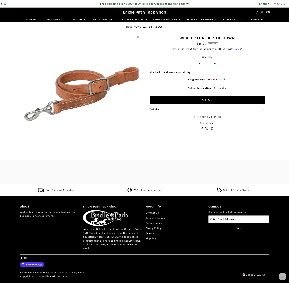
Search (150, 233)
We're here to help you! (148, 190)
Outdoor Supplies (165, 19)
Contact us (206, 123)
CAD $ (281, 3)
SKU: (196, 116)
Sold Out (207, 100)
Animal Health (102, 19)
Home (129, 27)
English (264, 3)
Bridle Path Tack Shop (144, 12)
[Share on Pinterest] (212, 129)
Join (238, 228)
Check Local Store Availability (172, 72)
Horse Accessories (200, 19)
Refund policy (154, 223)
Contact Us (152, 212)
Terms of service (58, 272)
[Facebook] (1, 3)
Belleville (101, 229)
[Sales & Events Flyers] (219, 191)
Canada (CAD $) (255, 274)
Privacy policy (42, 272)
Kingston (118, 229)
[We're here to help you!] (129, 191)
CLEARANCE (255, 19)
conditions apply (177, 3)
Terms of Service (156, 217)
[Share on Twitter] (207, 129)
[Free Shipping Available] (41, 191)
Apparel (32, 19)
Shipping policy (76, 272)
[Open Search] (257, 12)
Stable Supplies (133, 19)
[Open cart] (267, 12)
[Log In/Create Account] (262, 12)
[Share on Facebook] (202, 129)
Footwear (54, 19)
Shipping (151, 238)
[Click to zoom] (138, 37)
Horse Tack (231, 19)
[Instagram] (5, 3)
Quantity (207, 57)
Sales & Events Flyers (236, 190)
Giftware (76, 19)
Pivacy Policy (153, 228)
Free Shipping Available (60, 190)
